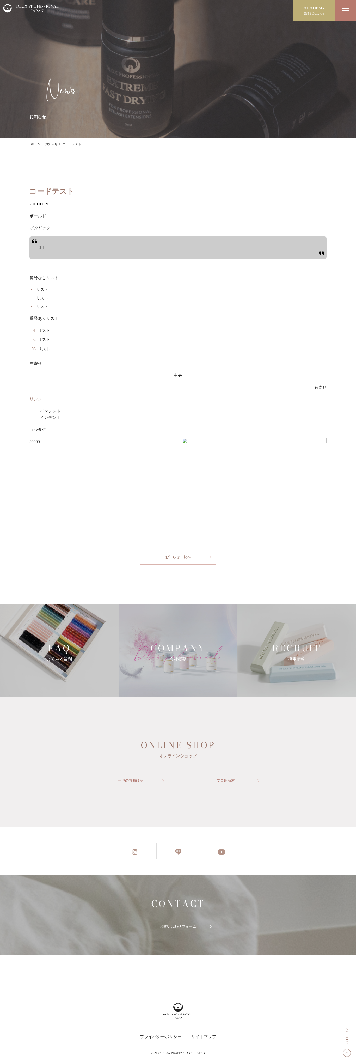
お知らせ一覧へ (178, 557)
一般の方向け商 (130, 781)
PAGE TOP (347, 1035)
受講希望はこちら (314, 10)
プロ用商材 (226, 781)
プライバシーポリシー (161, 1036)
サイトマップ (203, 1036)
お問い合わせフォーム (178, 927)
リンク (35, 399)
